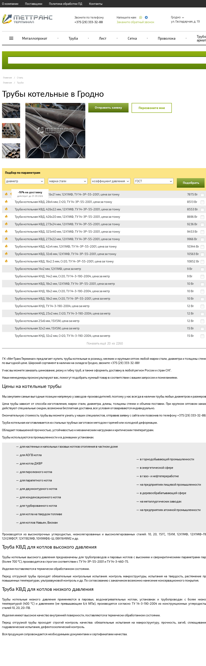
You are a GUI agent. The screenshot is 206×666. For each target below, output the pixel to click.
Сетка (132, 38)
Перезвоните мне (152, 108)
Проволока (166, 38)
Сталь (20, 77)
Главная (7, 77)
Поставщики (33, 3)
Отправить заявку (108, 107)
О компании (10, 3)
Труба (73, 38)
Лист (102, 38)
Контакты (95, 3)
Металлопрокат (34, 38)
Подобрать (191, 182)
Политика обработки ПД (65, 3)
